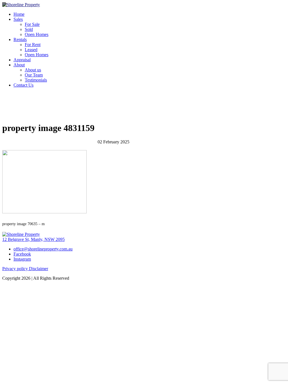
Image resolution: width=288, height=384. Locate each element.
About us (33, 69)
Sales (18, 19)
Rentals (20, 39)
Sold (29, 29)
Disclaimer (38, 268)
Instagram (22, 259)
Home (19, 14)
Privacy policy (15, 268)
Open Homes (36, 34)
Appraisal (22, 59)
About (19, 64)
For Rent (32, 44)
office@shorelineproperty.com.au (43, 249)
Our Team (34, 75)
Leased (31, 49)
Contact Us (23, 85)
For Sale (32, 24)
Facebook (22, 254)
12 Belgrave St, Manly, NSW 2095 (33, 239)
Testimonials (36, 80)
